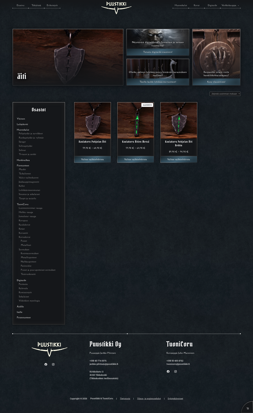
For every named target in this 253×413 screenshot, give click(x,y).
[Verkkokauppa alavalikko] (238, 5)
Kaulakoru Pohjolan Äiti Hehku (179, 143)
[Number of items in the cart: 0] (247, 407)
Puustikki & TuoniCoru (101, 398)
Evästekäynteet (175, 398)
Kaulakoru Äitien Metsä (135, 141)
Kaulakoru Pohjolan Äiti (92, 141)
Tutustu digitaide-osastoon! (158, 51)
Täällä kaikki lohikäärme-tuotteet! (158, 81)
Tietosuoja (125, 398)
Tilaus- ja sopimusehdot (149, 398)
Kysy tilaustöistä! (216, 81)
